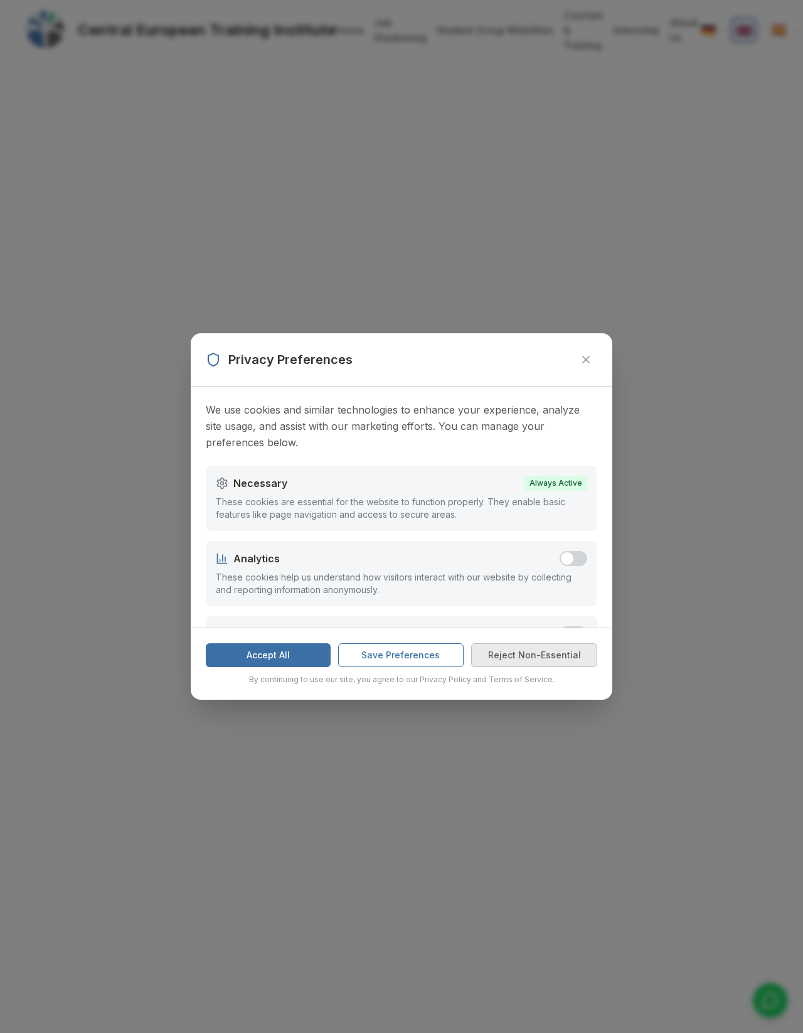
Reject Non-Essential (534, 655)
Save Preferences (400, 655)
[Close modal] (586, 359)
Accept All (268, 655)
